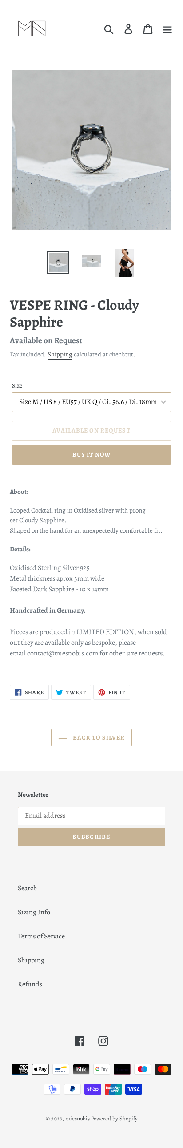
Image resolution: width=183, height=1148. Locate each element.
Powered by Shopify (114, 1118)
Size (17, 385)
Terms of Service (41, 936)
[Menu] (167, 29)
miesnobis (77, 1118)
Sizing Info (34, 912)
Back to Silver (98, 737)
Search (27, 888)
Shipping (60, 354)
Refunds (30, 984)
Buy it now (91, 454)
